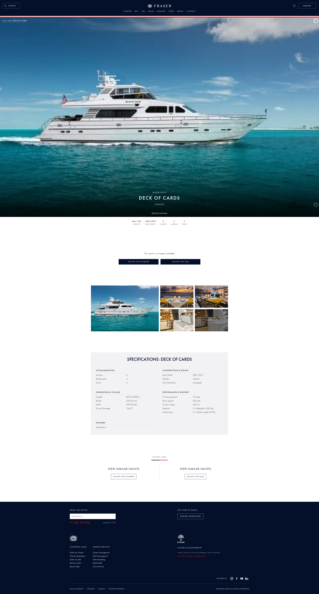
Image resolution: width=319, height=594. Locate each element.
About (180, 11)
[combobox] (93, 516)
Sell (143, 11)
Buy (137, 11)
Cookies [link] (91, 589)
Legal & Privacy (77, 589)
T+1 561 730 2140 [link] (80, 522)
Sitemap (101, 589)
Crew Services (98, 567)
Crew (171, 11)
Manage (161, 11)
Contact (191, 11)
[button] (307, 5)
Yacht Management (100, 556)
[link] (11, 5)
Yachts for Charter (76, 553)
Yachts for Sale (75, 560)
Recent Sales (75, 567)
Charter (127, 11)
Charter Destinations (77, 556)
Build (151, 11)
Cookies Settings (116, 589)
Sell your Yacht (75, 563)
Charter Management (101, 553)
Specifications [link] (159, 213)
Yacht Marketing (99, 560)
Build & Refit (97, 563)
